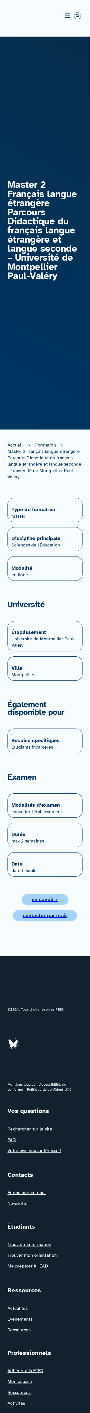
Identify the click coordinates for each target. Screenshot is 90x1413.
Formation (45, 445)
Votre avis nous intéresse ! (34, 1150)
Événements (20, 1319)
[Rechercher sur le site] (77, 15)
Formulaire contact (27, 1192)
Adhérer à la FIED (26, 1370)
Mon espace (20, 1381)
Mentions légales (21, 1084)
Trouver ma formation (29, 1244)
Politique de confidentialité (49, 1089)
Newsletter (18, 1203)
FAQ (12, 1140)
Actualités (18, 1308)
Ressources (19, 1330)
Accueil (15, 445)
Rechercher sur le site (30, 1129)
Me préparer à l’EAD (28, 1266)
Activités (16, 1403)
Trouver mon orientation (32, 1255)
